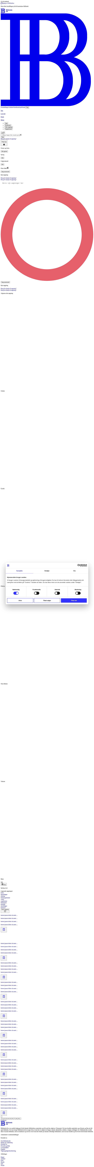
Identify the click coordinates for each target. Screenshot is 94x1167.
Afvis (20, 600)
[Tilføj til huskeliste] (4, 929)
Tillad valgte (47, 600)
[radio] (47, 344)
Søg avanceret (5, 171)
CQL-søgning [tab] (8, 127)
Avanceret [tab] (8, 125)
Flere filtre (4, 168)
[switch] (36, 593)
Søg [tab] (6, 123)
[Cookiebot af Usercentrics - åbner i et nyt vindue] (79, 565)
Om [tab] (74, 571)
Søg (2, 137)
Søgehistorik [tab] (8, 129)
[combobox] (47, 135)
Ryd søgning (4, 175)
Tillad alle (74, 600)
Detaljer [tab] (47, 571)
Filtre (4, 884)
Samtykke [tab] (19, 571)
